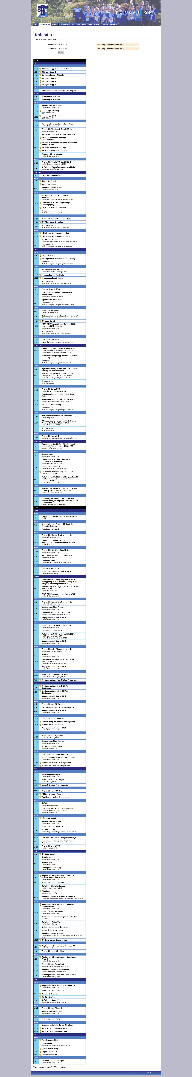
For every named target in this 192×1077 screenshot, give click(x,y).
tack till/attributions (150, 1073)
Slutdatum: (53, 49)
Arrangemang (65, 24)
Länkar (90, 24)
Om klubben (76, 24)
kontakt (124, 1073)
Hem (35, 24)
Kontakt (96, 24)
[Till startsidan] (36, 12)
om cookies (134, 1073)
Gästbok (106, 24)
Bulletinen (113, 24)
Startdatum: (52, 45)
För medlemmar (45, 24)
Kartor (84, 24)
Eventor (55, 24)
